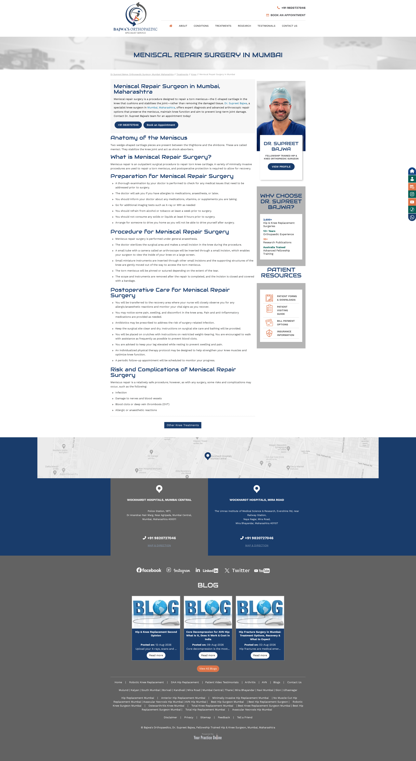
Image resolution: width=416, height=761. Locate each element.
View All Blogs (208, 668)
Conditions (201, 25)
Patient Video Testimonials (222, 682)
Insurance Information (285, 333)
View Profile (281, 166)
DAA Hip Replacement (185, 682)
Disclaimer (170, 717)
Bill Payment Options (286, 322)
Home (171, 26)
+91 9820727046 (293, 7)
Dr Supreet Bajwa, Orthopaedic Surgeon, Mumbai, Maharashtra (142, 74)
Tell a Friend (244, 717)
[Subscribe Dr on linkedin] (208, 570)
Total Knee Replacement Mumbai (212, 705)
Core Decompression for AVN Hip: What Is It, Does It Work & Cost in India (208, 635)
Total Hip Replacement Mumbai (205, 709)
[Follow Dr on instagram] (178, 570)
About (183, 25)
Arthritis (250, 682)
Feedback (224, 717)
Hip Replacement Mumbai (137, 697)
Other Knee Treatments (183, 425)
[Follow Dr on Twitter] (237, 570)
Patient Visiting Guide (282, 310)
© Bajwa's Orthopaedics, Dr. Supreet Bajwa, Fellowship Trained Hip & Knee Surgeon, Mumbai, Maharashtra (208, 727)
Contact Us (289, 25)
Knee (193, 74)
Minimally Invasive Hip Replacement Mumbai (240, 697)
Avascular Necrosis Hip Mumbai (252, 709)
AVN (264, 682)
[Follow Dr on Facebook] (149, 570)
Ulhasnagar (290, 690)
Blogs (276, 682)
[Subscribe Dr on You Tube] (267, 570)
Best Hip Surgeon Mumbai (227, 701)
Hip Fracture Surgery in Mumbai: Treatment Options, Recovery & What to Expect (260, 635)
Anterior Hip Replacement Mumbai (183, 697)
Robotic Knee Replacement (146, 682)
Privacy (188, 717)
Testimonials (266, 25)
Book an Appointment (288, 15)
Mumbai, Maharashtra (161, 107)
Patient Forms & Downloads (287, 298)
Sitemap (205, 717)
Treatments (223, 25)
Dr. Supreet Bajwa (235, 103)
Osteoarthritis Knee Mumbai (166, 705)
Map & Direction (159, 545)
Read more (156, 655)
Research (244, 25)
